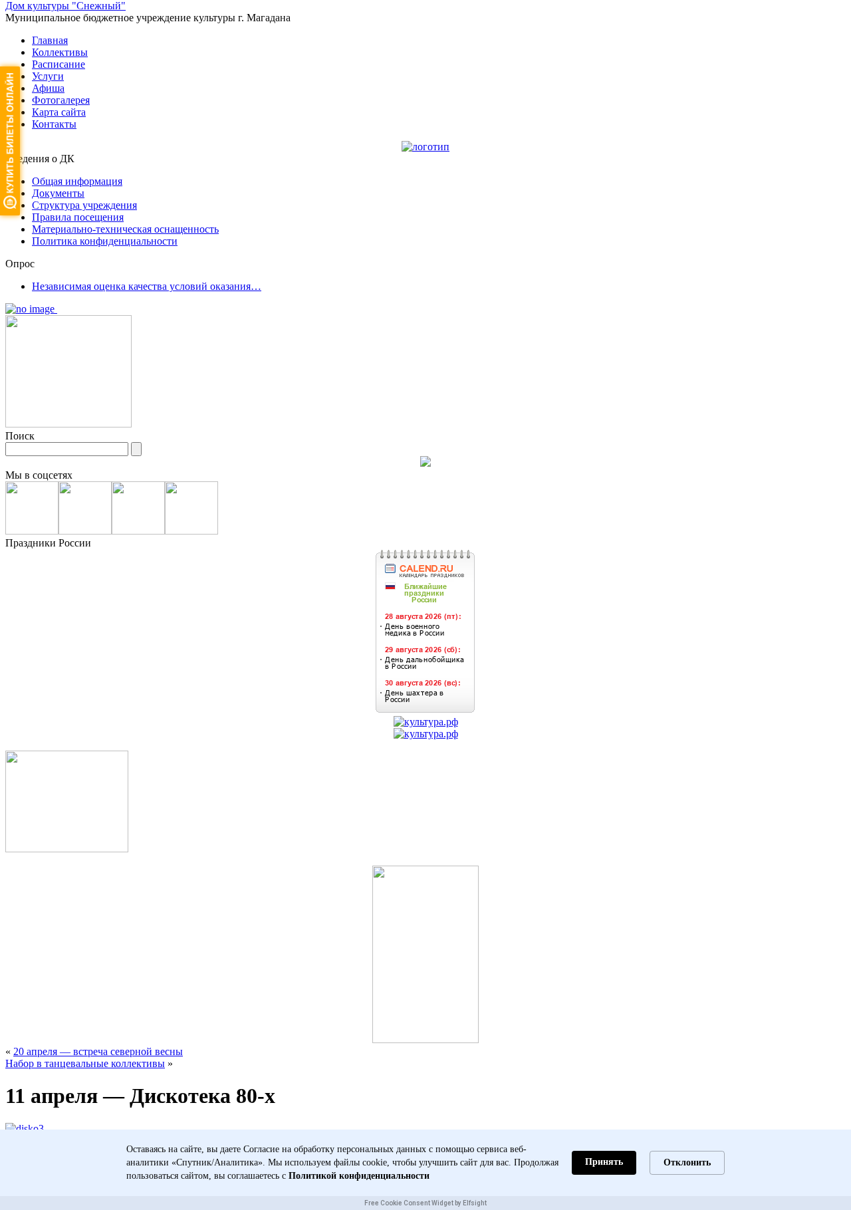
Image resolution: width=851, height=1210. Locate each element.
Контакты (54, 124)
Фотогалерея (61, 100)
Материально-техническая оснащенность (125, 229)
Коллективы (60, 52)
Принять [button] (604, 1162)
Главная (50, 40)
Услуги (48, 76)
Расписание (58, 64)
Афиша (48, 88)
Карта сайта (59, 112)
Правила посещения (78, 217)
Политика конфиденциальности (105, 241)
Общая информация (77, 181)
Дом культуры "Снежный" (65, 5)
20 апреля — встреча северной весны (98, 1051)
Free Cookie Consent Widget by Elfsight (425, 1203)
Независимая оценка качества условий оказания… (146, 286)
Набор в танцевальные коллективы (85, 1063)
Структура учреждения (84, 205)
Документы (58, 193)
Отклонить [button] (687, 1162)
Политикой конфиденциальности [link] (359, 1176)
